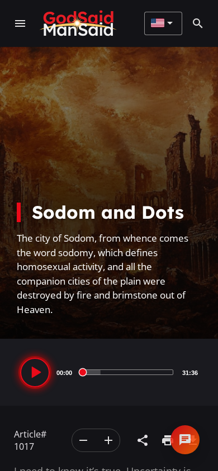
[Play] (35, 372)
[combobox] (162, 23)
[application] (109, 372)
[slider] (127, 372)
